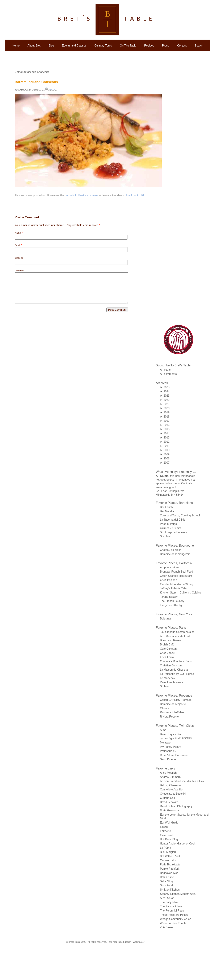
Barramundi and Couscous (32, 72)
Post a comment (88, 195)
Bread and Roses (170, 640)
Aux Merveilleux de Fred (175, 636)
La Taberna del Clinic (172, 519)
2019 (166, 412)
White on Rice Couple (173, 923)
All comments (168, 373)
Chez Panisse (168, 580)
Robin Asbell (167, 877)
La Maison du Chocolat (174, 669)
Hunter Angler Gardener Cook (177, 843)
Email (17, 245)
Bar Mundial (167, 511)
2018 (166, 416)
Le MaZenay (167, 678)
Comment (20, 270)
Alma (163, 730)
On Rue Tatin (168, 860)
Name (18, 232)
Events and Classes (74, 45)
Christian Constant (171, 665)
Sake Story (167, 881)
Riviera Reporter (170, 716)
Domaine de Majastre (173, 704)
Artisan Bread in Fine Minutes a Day (182, 781)
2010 (166, 450)
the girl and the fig (171, 605)
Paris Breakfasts (170, 864)
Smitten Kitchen (170, 889)
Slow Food (166, 885)
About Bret (34, 45)
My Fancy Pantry (170, 746)
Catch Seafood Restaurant (176, 575)
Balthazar (166, 618)
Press (165, 45)
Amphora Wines (169, 567)
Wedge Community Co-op (175, 919)
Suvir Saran (167, 898)
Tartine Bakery (169, 596)
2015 (166, 429)
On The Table (128, 45)
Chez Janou (167, 652)
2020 (166, 408)
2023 (166, 395)
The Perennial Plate (172, 910)
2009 (166, 454)
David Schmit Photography (176, 806)
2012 (166, 441)
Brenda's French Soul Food (176, 571)
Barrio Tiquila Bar (170, 734)
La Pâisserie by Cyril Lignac (177, 673)
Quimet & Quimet (170, 528)
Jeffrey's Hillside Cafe (173, 588)
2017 (166, 420)
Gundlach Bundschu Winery (177, 584)
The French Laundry (172, 601)
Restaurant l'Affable (172, 712)
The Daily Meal (169, 902)
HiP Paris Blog (169, 839)
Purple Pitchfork (170, 868)
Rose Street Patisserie (173, 755)
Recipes (149, 45)
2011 (166, 445)
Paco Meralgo (168, 523)
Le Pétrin (165, 847)
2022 (166, 399)
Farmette (165, 831)
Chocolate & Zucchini (173, 793)
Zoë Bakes (166, 927)
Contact (182, 45)
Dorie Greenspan (170, 810)
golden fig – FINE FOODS (176, 738)
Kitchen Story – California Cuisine (180, 592)
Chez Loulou (167, 657)
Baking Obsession (171, 785)
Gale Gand (166, 835)
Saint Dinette (168, 759)
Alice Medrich (168, 772)
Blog (51, 45)
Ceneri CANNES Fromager (176, 699)
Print (53, 89)
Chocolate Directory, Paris (176, 661)
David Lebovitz (169, 802)
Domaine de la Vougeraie (175, 554)
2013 (166, 437)
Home (16, 45)
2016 (166, 425)
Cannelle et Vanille (171, 789)
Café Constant (168, 648)
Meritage (165, 742)
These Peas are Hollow (174, 914)
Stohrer (164, 686)
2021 (166, 404)
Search (199, 45)
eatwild (164, 826)
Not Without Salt (170, 856)
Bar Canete (167, 507)
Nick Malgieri (168, 851)
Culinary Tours (103, 45)
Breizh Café (167, 644)
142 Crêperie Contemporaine (177, 632)
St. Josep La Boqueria (173, 532)
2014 (166, 433)
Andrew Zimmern (170, 776)
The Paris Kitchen (171, 906)
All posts (165, 369)
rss (121, 942)
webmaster (138, 942)
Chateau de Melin (170, 549)
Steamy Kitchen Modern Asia (177, 893)
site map (113, 942)
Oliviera (164, 708)
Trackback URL (135, 195)
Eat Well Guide (169, 822)
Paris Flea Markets (171, 682)
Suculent (165, 536)
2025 (166, 387)
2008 (166, 458)
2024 (166, 391)
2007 (166, 462)
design (128, 942)
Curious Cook (168, 797)
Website (19, 258)
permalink (71, 195)
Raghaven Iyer (169, 872)
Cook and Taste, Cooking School (180, 515)
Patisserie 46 (168, 751)
